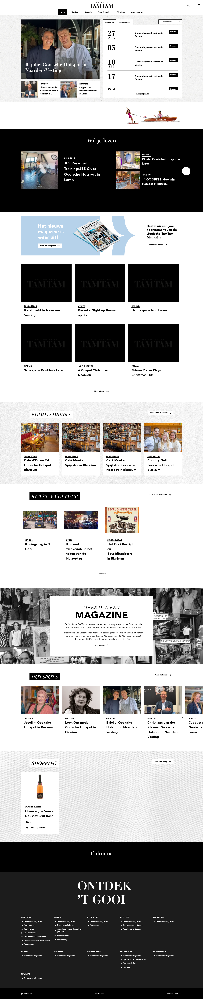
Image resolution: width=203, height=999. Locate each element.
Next (186, 171)
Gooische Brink (129, 963)
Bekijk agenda (142, 93)
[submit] (188, 5)
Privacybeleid (99, 993)
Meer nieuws (100, 391)
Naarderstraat (63, 935)
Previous (8, 171)
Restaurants (29, 929)
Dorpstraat (94, 925)
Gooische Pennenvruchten (35, 937)
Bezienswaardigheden (33, 921)
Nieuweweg (62, 939)
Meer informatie (156, 244)
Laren (57, 917)
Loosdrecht (160, 951)
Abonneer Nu (137, 12)
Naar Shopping (161, 761)
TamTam (75, 12)
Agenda (88, 12)
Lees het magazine (48, 245)
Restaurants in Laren (65, 925)
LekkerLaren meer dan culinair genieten (69, 930)
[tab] (124, 22)
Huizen (25, 951)
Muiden (58, 951)
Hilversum (126, 951)
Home (62, 12)
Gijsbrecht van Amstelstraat (134, 959)
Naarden (158, 917)
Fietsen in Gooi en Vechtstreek (37, 940)
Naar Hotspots (161, 674)
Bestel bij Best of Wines (39, 827)
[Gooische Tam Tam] (101, 5)
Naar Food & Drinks (159, 412)
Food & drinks (104, 12)
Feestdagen (29, 944)
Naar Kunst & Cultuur (158, 494)
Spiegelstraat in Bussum (133, 925)
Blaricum (92, 917)
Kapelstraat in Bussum (132, 929)
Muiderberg (94, 951)
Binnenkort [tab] (109, 22)
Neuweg (126, 967)
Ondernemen (29, 925)
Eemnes (25, 974)
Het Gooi (26, 917)
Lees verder (100, 645)
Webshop (121, 12)
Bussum (124, 917)
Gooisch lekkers (30, 933)
